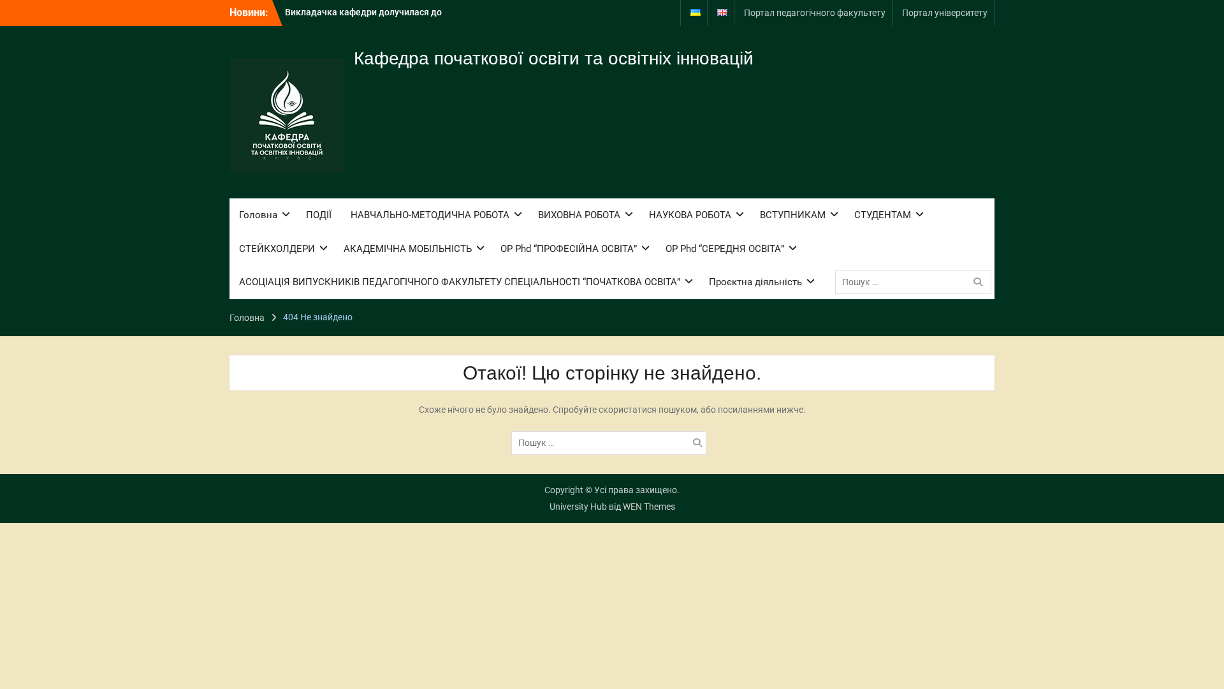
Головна (258, 215)
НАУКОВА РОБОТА (690, 215)
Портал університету (944, 13)
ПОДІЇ (319, 215)
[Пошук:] (916, 282)
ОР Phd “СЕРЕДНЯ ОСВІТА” (725, 249)
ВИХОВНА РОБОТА (579, 215)
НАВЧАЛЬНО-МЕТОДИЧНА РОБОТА (430, 215)
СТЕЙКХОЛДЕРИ (277, 249)
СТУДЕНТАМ (882, 215)
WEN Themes (649, 506)
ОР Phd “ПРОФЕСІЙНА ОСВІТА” (568, 249)
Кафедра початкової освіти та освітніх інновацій (554, 58)
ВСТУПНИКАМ (793, 215)
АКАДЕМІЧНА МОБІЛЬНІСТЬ (408, 249)
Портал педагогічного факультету (814, 13)
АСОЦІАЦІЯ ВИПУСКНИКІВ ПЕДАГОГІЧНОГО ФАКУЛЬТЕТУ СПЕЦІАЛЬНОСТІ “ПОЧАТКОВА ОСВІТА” (459, 282)
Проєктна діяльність (755, 282)
